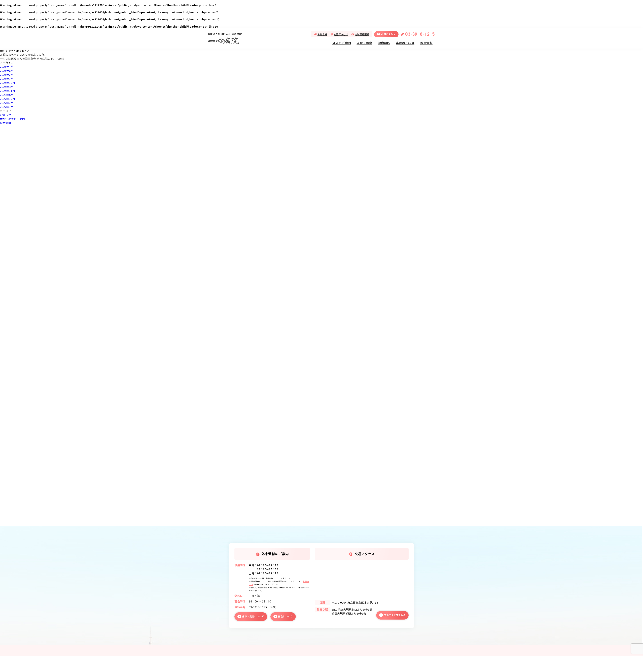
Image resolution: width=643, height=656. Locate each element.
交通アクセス (341, 34)
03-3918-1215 (420, 34)
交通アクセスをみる (395, 615)
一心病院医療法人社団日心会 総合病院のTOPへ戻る (32, 59)
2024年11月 (7, 91)
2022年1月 (7, 107)
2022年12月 (7, 99)
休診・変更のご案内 (12, 119)
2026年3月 (7, 75)
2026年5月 (7, 71)
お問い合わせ (388, 34)
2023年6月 (7, 95)
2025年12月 (7, 83)
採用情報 (426, 42)
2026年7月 (7, 67)
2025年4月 (7, 87)
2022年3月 (7, 103)
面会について (285, 616)
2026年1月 (7, 79)
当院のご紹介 (405, 42)
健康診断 (384, 42)
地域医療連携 (362, 34)
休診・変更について (253, 616)
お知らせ (322, 34)
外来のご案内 (341, 42)
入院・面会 (364, 42)
